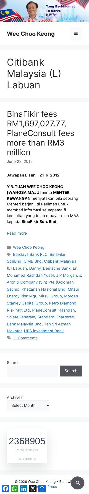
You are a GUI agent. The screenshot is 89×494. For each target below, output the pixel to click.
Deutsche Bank (57, 268)
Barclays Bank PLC (30, 254)
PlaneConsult (44, 310)
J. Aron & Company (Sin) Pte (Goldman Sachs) (44, 282)
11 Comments (25, 338)
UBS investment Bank (44, 331)
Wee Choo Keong (31, 33)
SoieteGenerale (21, 317)
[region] (44, 11)
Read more (17, 233)
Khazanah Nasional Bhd (43, 289)
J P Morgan (66, 275)
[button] (77, 482)
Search (13, 362)
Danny (35, 268)
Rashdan (67, 310)
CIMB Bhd (33, 261)
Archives (15, 397)
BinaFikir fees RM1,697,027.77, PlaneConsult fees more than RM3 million (40, 133)
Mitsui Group (50, 296)
